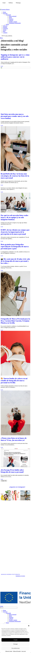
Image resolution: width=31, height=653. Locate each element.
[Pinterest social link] (9, 5)
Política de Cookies (8, 651)
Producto (11, 19)
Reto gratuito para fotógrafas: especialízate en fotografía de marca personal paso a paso (15, 246)
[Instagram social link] (5, 5)
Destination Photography (15, 23)
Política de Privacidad (17, 651)
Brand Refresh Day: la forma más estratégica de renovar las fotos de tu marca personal (15, 176)
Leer (2, 66)
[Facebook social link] (1, 5)
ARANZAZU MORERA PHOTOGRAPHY (10, 574)
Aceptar (15, 640)
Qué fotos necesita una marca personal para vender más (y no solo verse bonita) (15, 116)
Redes (7, 24)
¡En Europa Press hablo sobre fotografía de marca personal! (12, 471)
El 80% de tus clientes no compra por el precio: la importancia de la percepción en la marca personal (15, 232)
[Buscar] (29, 608)
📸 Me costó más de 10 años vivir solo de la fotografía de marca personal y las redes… (15, 261)
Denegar (15, 644)
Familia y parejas (13, 21)
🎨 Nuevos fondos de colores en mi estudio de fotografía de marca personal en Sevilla (14, 380)
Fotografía (8, 14)
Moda (10, 17)
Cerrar (1, 606)
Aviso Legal (23, 651)
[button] (28, 625)
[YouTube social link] (7, 5)
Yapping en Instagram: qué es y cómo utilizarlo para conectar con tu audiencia (15, 57)
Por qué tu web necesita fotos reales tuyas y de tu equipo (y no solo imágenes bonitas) (14, 217)
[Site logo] (0, 36)
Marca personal (12, 16)
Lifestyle (11, 20)
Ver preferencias (16, 648)
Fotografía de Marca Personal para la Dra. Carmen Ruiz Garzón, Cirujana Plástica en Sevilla (15, 321)
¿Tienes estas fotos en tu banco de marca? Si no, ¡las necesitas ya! (14, 439)
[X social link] (3, 5)
